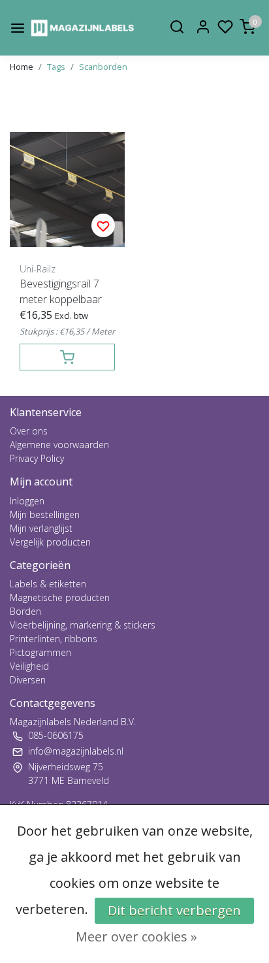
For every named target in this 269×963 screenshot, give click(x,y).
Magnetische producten (60, 597)
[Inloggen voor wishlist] (103, 225)
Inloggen (27, 501)
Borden (25, 611)
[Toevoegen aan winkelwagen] (67, 357)
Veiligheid (29, 666)
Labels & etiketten (48, 584)
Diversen (28, 680)
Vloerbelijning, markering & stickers (82, 625)
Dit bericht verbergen (174, 910)
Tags (56, 67)
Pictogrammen (40, 652)
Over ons (29, 431)
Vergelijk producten (50, 542)
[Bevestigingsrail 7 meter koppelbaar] (67, 189)
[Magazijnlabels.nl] (82, 28)
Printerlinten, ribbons (53, 638)
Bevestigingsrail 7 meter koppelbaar (61, 291)
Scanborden (103, 67)
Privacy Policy (37, 458)
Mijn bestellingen (45, 514)
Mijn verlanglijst (41, 528)
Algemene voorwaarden (59, 444)
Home (21, 67)
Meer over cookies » (136, 936)
